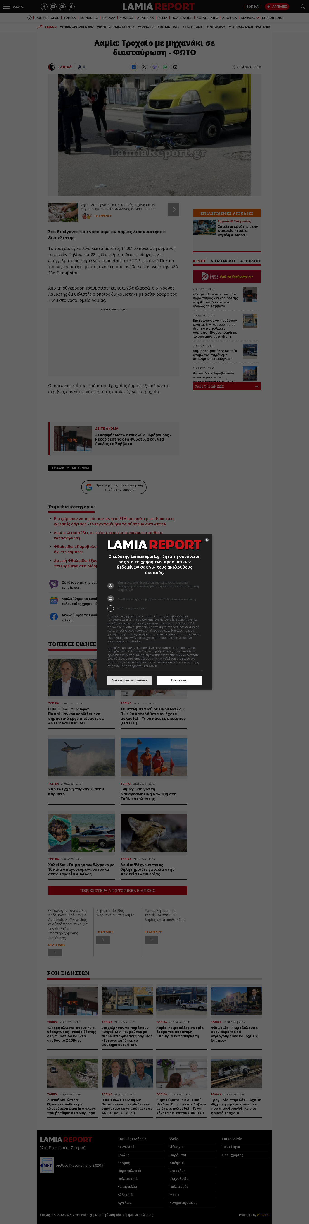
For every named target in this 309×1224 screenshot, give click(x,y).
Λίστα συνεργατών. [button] (155, 641)
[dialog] (154, 612)
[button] (154, 608)
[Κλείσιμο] (206, 539)
